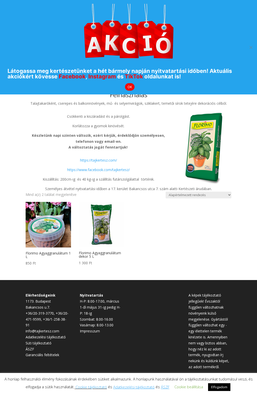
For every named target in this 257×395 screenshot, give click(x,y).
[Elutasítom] (250, 47)
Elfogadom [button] (219, 387)
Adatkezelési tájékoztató (46, 337)
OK (129, 87)
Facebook (72, 76)
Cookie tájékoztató (91, 386)
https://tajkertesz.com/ (98, 160)
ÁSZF (30, 349)
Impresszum (90, 331)
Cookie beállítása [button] (188, 386)
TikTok (134, 76)
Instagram (102, 76)
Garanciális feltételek (42, 354)
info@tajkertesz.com (42, 331)
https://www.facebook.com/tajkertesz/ (98, 169)
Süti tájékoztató (38, 343)
